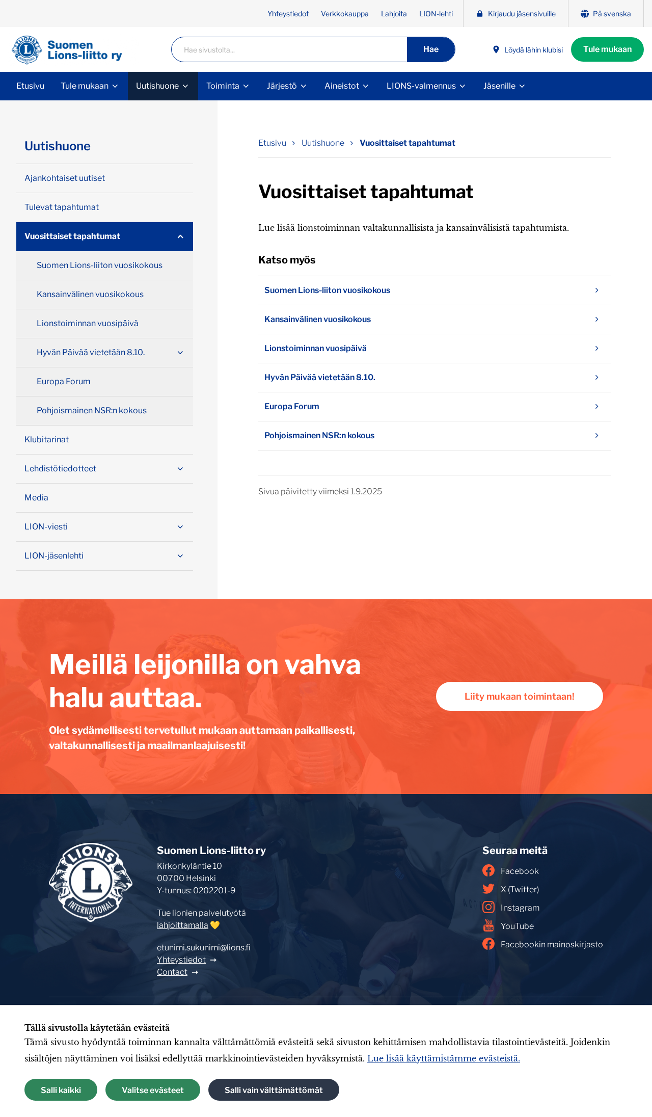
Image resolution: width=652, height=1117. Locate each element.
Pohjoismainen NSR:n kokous (319, 435)
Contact (172, 972)
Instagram (520, 908)
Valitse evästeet (153, 1090)
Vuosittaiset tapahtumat (407, 143)
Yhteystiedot (288, 13)
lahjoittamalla (182, 925)
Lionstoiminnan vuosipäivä (315, 348)
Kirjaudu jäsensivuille (522, 13)
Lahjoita (394, 13)
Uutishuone (157, 86)
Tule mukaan (607, 49)
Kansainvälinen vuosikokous (317, 319)
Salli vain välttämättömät (274, 1090)
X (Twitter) (520, 889)
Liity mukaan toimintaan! (520, 696)
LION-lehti (436, 13)
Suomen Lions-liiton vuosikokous (327, 290)
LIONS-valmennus (421, 86)
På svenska (612, 13)
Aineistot (341, 86)
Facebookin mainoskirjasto (552, 944)
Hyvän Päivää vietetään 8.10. (319, 377)
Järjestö (282, 86)
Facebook (520, 871)
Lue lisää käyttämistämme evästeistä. (443, 1058)
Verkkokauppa (345, 13)
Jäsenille (499, 86)
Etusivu (30, 86)
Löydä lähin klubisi (533, 49)
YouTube (517, 926)
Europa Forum (291, 406)
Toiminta (222, 86)
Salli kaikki (61, 1090)
